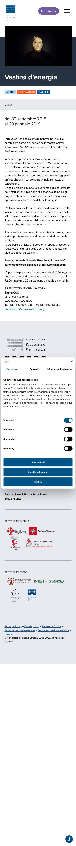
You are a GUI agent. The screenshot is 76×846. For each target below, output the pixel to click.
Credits (8, 634)
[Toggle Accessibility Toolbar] (69, 839)
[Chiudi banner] (71, 361)
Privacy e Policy (13, 626)
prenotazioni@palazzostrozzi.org (24, 309)
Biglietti (51, 11)
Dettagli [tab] (34, 369)
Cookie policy (31, 626)
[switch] (68, 429)
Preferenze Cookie (51, 626)
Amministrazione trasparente (20, 630)
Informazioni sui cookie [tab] (60, 369)
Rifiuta (38, 482)
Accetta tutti (38, 462)
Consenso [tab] (12, 369)
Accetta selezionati (38, 472)
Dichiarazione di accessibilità (53, 630)
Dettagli (9, 104)
